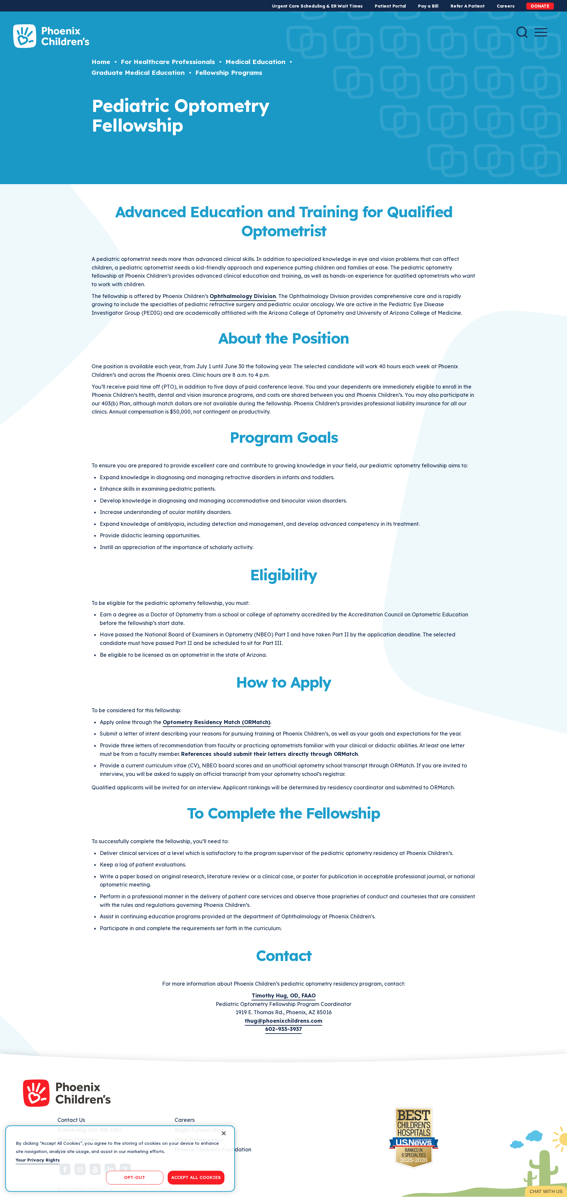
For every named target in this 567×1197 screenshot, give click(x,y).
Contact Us (71, 1120)
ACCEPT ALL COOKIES (196, 1177)
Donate (540, 6)
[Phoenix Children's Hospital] (51, 36)
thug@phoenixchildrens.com (283, 1020)
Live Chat (546, 1191)
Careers (505, 6)
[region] (120, 1158)
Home (101, 62)
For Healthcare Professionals (168, 62)
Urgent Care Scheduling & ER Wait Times (317, 6)
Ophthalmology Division (243, 296)
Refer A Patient (468, 6)
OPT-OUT (134, 1177)
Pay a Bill (428, 6)
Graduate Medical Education (138, 72)
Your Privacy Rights (38, 1160)
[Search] (522, 32)
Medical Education (255, 62)
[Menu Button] (541, 32)
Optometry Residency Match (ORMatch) (216, 722)
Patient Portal (390, 6)
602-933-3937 (283, 1029)
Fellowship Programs (228, 72)
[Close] (224, 1133)
